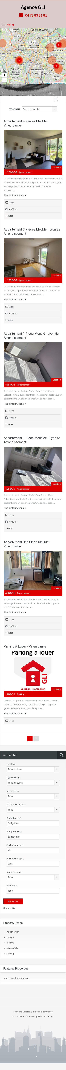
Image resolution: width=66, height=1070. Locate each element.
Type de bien (13, 777)
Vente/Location (14, 872)
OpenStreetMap (59, 83)
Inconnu (10, 943)
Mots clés (10, 908)
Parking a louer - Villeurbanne (25, 646)
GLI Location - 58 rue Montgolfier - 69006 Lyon (33, 1016)
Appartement (13, 932)
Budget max (14, 831)
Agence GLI (33, 7)
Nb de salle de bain (16, 804)
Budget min (14, 818)
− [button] (4, 80)
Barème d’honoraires (43, 1012)
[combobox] (39, 109)
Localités (11, 764)
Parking (10, 953)
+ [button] (4, 75)
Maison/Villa (12, 948)
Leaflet (47, 83)
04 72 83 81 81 (36, 15)
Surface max (15, 858)
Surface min (15, 845)
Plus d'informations (14, 195)
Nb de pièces (13, 791)
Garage (10, 937)
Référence (12, 885)
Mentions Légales (21, 1012)
